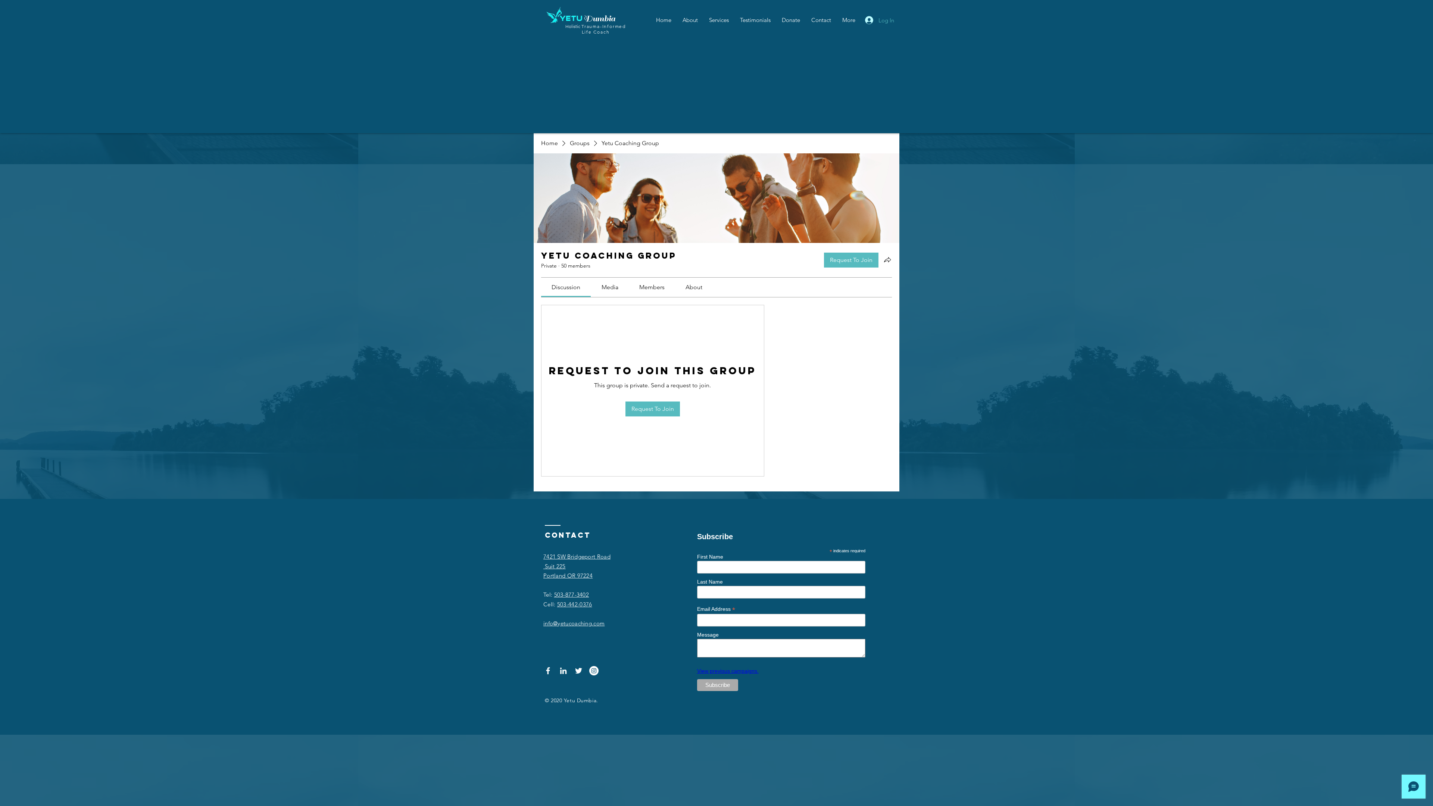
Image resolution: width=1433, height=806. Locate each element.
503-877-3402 (571, 594)
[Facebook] (548, 670)
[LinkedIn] (563, 670)
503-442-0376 (574, 604)
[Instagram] (594, 670)
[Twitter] (578, 670)
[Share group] (887, 259)
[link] (566, 287)
